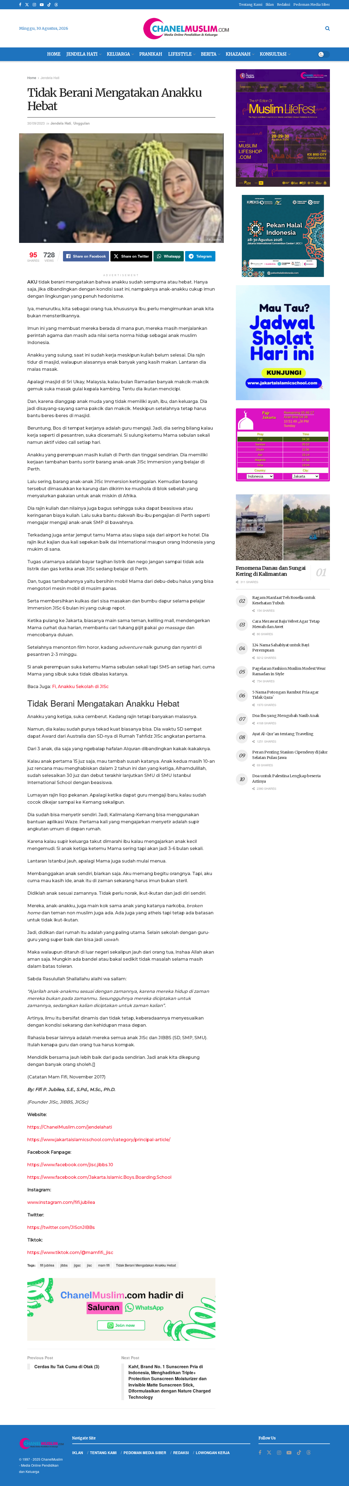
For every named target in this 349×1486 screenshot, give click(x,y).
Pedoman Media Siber (311, 4)
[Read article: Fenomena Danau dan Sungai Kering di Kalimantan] (283, 527)
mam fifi (104, 1265)
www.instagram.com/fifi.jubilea (61, 1202)
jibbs (64, 1265)
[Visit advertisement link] (121, 1309)
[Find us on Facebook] (20, 5)
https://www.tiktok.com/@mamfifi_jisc (70, 1252)
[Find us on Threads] (56, 5)
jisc (89, 1265)
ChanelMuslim (52, 1459)
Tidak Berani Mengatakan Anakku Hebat (146, 1265)
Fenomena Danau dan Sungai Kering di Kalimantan (271, 571)
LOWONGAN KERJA (213, 1452)
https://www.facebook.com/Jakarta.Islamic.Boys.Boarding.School (99, 1177)
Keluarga (118, 54)
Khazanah (238, 54)
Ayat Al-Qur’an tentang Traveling (283, 733)
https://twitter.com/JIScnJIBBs (61, 1227)
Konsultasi (273, 54)
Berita (208, 54)
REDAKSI (181, 1452)
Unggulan (81, 123)
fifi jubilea (47, 1265)
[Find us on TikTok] (49, 5)
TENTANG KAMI (103, 1452)
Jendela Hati (82, 54)
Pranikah (150, 54)
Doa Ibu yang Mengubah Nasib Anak (285, 715)
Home (54, 54)
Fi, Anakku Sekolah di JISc (80, 686)
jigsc (77, 1265)
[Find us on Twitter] (27, 5)
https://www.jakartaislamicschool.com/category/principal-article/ (98, 1139)
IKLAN (77, 1452)
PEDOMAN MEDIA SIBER (145, 1452)
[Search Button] (327, 28)
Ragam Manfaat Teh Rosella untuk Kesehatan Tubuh (283, 600)
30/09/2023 (36, 123)
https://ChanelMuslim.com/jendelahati (69, 1127)
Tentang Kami (250, 4)
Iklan (270, 4)
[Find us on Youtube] (42, 5)
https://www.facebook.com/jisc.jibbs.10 (70, 1164)
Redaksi (283, 4)
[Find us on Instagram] (34, 5)
